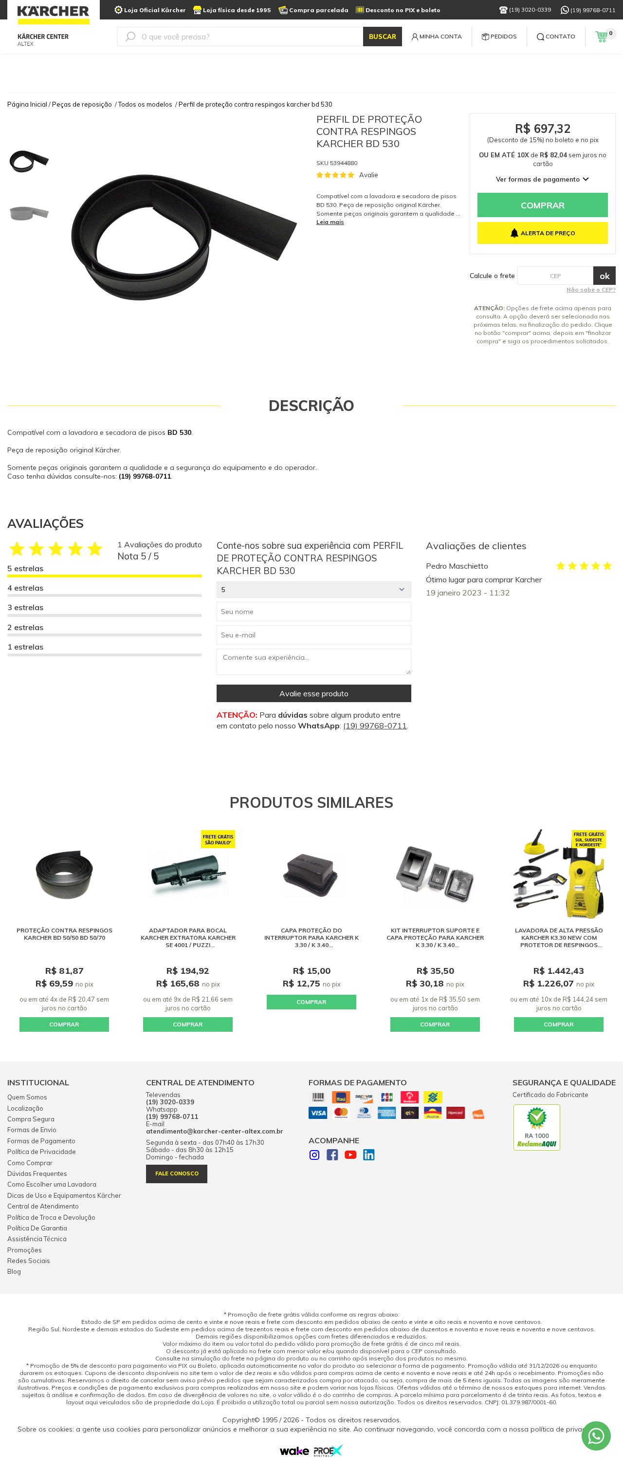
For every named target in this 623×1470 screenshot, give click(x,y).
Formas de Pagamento (41, 1141)
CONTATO (560, 36)
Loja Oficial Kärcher (155, 10)
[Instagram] (314, 1156)
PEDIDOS (504, 36)
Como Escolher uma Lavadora (51, 1184)
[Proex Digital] (328, 1454)
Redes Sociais (28, 1261)
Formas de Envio (31, 1130)
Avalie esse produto (313, 693)
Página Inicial (27, 104)
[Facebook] (332, 1156)
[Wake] (294, 1453)
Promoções (24, 1250)
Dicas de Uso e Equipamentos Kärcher (64, 1195)
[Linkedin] (369, 1156)
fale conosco (177, 1173)
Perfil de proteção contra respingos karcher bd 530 (255, 104)
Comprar (543, 205)
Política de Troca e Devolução (51, 1217)
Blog (14, 1271)
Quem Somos (27, 1097)
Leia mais (330, 221)
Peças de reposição (82, 104)
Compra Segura (31, 1119)
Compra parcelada (318, 10)
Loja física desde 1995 (237, 10)
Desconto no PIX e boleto (403, 10)
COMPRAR (64, 1024)
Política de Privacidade (41, 1151)
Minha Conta (441, 36)
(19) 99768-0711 (593, 10)
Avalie (368, 175)
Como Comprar (30, 1163)
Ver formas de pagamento (538, 179)
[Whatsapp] (596, 1436)
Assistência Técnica (37, 1239)
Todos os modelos (145, 104)
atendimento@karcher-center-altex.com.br (214, 1131)
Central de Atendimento (43, 1206)
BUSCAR (382, 36)
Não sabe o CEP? (591, 289)
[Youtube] (351, 1156)
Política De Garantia (37, 1228)
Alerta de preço (548, 233)
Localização (25, 1108)
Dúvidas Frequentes (37, 1173)
